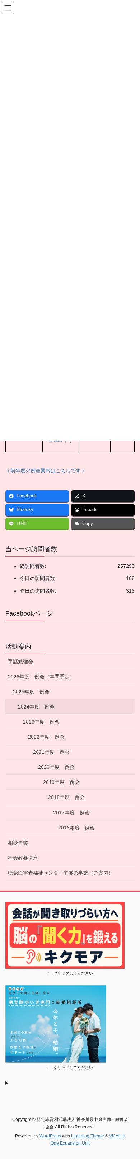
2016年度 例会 (76, 828)
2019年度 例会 (61, 782)
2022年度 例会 (46, 737)
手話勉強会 (25, 661)
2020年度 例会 (56, 767)
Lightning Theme (87, 1136)
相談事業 (18, 843)
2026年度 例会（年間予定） (41, 676)
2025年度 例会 (31, 692)
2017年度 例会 (71, 812)
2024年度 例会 (36, 707)
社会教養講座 (23, 858)
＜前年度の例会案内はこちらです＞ (45, 470)
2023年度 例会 (41, 722)
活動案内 (18, 646)
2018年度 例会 (66, 797)
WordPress (50, 1136)
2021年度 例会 (51, 752)
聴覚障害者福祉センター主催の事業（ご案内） (60, 873)
